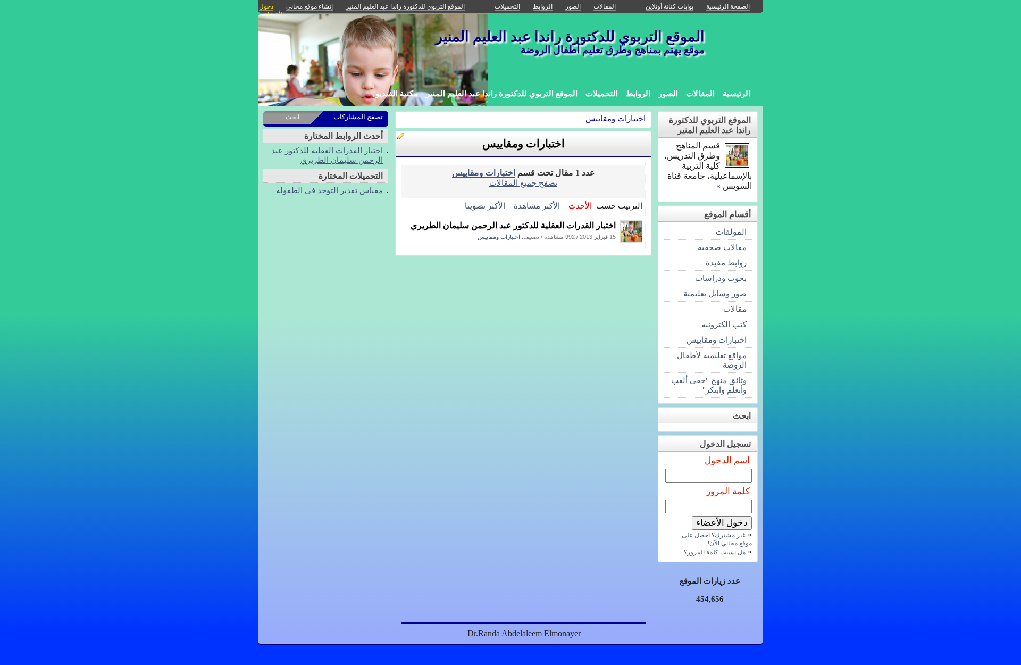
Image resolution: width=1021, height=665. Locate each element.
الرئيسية (736, 93)
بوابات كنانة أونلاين (669, 6)
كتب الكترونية (724, 324)
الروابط (638, 93)
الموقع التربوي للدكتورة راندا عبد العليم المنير (502, 93)
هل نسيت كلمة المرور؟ (715, 552)
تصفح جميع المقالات (523, 182)
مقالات (735, 308)
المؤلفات (731, 231)
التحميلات (601, 93)
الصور (668, 93)
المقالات (700, 93)
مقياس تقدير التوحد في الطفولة (329, 190)
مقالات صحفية (722, 247)
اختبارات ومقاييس (615, 118)
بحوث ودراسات (721, 277)
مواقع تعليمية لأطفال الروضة (712, 360)
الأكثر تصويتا (485, 205)
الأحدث (580, 205)
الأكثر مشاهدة (537, 205)
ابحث (292, 117)
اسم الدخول (727, 460)
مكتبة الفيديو (396, 93)
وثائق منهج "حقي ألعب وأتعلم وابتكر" (709, 385)
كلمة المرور (728, 491)
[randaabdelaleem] (631, 239)
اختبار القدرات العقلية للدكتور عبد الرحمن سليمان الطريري (513, 225)
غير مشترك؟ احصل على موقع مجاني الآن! (717, 539)
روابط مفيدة (726, 262)
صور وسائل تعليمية (715, 293)
